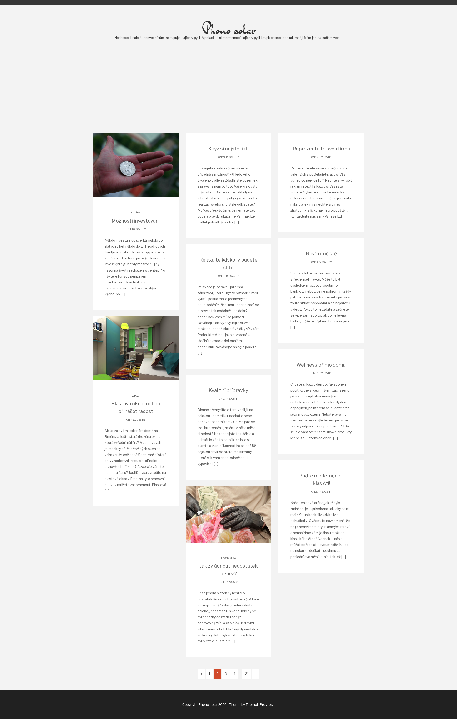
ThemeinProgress (260, 705)
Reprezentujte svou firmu (321, 149)
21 (246, 674)
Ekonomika (228, 557)
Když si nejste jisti (228, 149)
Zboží (135, 395)
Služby (135, 212)
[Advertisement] (228, 88)
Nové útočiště (321, 254)
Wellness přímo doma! (321, 365)
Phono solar (228, 29)
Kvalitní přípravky (228, 390)
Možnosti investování (136, 221)
